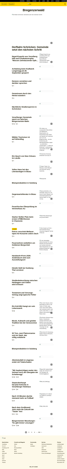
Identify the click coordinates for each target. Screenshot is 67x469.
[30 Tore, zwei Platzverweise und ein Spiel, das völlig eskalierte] (46, 336)
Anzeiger (57, 0)
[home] (33, 4)
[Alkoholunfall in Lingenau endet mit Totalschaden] (46, 361)
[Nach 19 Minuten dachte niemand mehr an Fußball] (46, 398)
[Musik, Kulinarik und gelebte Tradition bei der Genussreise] (46, 323)
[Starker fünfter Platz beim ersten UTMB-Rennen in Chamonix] (46, 220)
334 (39, 432)
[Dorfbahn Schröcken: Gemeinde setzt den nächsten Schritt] (32, 29)
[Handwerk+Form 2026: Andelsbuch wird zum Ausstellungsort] (46, 258)
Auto (52, 0)
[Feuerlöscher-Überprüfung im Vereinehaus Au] (46, 208)
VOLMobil (34, 0)
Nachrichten (5, 442)
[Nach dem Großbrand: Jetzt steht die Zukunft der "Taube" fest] (46, 410)
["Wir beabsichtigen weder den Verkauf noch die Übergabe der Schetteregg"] (46, 373)
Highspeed (22, 0)
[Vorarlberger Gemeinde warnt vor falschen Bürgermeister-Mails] (46, 120)
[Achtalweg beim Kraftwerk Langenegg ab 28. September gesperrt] (46, 71)
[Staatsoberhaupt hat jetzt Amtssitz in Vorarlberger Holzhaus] (46, 386)
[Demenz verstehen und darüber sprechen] (46, 83)
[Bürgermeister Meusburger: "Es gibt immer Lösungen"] (46, 423)
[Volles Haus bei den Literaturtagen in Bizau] (46, 170)
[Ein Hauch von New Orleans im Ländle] (46, 158)
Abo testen (4, 4)
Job (39, 0)
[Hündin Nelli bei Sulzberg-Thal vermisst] (46, 270)
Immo (48, 0)
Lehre (43, 0)
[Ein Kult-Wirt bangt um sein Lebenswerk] (46, 308)
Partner (59, 442)
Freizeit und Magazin (19, 442)
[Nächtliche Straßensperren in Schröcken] (46, 108)
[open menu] (65, 4)
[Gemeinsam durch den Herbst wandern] (46, 96)
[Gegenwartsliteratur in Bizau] (46, 195)
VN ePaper (64, 0)
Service (43, 442)
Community (33, 442)
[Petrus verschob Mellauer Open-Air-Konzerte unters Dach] (46, 232)
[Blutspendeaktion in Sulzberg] (46, 183)
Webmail (28, 0)
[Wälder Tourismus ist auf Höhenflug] (46, 139)
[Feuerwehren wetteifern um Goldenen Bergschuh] (46, 245)
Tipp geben (11, 4)
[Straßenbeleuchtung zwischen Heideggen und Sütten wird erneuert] (46, 282)
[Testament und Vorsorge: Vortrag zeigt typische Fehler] (46, 295)
